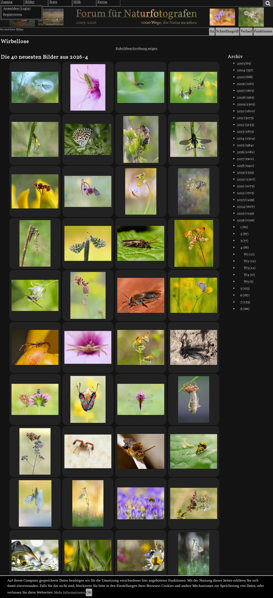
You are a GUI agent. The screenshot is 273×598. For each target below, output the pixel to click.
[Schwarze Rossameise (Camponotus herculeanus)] (193, 347)
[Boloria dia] (87, 295)
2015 (240, 145)
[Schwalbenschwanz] (193, 191)
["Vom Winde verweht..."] (35, 503)
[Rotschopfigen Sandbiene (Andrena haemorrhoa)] (140, 295)
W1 (246, 254)
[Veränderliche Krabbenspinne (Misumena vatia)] (87, 347)
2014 (240, 138)
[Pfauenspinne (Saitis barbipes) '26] (87, 451)
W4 (246, 275)
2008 (241, 97)
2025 (241, 213)
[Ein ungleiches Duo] (35, 399)
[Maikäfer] (140, 139)
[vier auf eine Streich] (193, 87)
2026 (241, 220)
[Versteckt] (140, 87)
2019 (240, 172)
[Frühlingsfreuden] (193, 295)
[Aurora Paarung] (193, 503)
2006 (241, 84)
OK (88, 592)
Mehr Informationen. (70, 592)
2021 (240, 186)
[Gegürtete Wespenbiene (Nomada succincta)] (140, 451)
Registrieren (12, 14)
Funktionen (263, 31)
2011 (240, 118)
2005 (241, 77)
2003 (241, 63)
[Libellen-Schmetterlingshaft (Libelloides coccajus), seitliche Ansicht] (35, 139)
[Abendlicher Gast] (35, 87)
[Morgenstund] (87, 503)
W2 (246, 261)
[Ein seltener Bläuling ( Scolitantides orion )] (87, 139)
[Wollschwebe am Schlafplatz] (35, 295)
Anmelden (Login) (16, 8)
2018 (240, 165)
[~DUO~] (87, 243)
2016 (240, 152)
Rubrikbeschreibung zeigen (137, 48)
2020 (241, 179)
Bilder (19, 30)
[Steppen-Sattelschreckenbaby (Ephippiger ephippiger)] (87, 87)
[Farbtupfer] (140, 555)
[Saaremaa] (87, 399)
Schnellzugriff (227, 31)
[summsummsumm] (140, 503)
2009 (241, 104)
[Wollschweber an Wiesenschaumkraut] (140, 191)
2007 (241, 90)
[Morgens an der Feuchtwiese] (87, 191)
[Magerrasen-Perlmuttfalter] (35, 451)
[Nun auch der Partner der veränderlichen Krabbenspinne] (35, 347)
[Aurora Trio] (140, 347)
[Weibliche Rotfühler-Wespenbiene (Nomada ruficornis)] (140, 243)
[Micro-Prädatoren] (35, 555)
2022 (241, 193)
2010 (240, 111)
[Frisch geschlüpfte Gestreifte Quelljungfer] (35, 243)
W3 (246, 268)
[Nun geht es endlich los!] (87, 555)
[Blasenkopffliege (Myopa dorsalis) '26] (35, 191)
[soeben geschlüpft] (193, 399)
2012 (240, 125)
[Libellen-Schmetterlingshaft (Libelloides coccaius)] (193, 139)
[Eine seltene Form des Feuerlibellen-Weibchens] (140, 399)
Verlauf (246, 31)
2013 (240, 131)
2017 (240, 159)
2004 (241, 70)
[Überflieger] (193, 243)
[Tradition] (193, 555)
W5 (246, 281)
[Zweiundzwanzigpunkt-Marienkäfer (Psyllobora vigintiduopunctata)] (193, 451)
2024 (241, 206)
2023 (241, 200)
